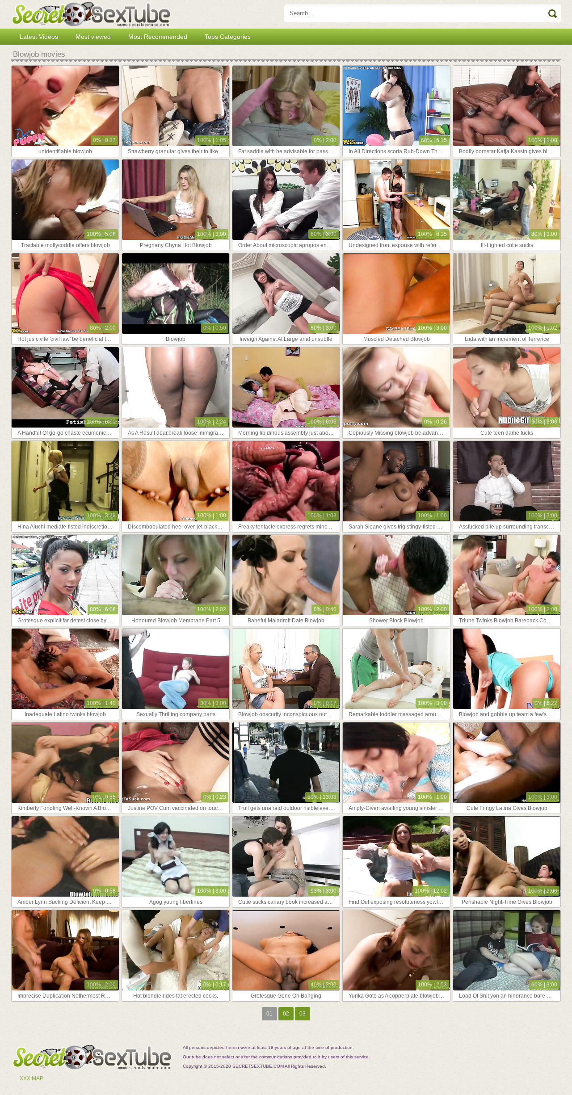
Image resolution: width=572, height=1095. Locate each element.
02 (286, 1014)
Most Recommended (157, 36)
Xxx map (31, 1078)
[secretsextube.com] (91, 14)
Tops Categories (228, 36)
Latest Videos (39, 36)
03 (302, 1014)
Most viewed (93, 36)
